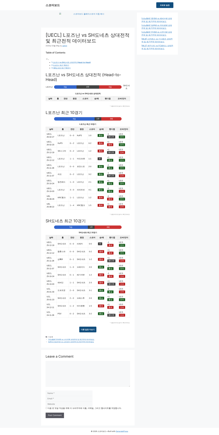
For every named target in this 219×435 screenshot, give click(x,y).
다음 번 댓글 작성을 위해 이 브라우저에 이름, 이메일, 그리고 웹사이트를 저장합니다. (85, 408)
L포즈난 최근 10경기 (61, 65)
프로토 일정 (165, 5)
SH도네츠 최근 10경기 (62, 68)
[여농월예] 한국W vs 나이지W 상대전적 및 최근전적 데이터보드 (71, 339)
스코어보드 (53, 5)
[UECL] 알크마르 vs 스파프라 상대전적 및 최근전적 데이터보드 (71, 342)
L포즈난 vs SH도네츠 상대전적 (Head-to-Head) (72, 62)
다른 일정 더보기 (88, 329)
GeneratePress (122, 431)
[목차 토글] (47, 59)
